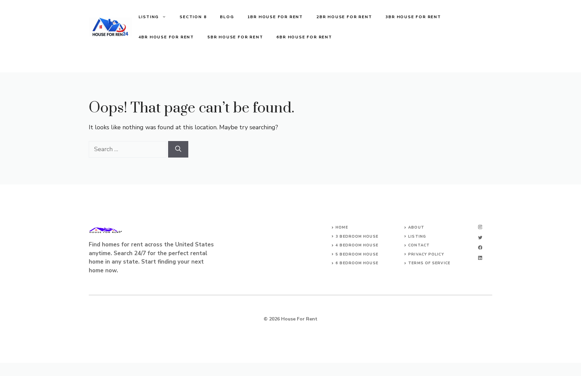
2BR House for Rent (344, 17)
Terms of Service (429, 263)
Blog (227, 17)
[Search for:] (128, 149)
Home (342, 227)
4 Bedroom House (357, 245)
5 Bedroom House (357, 254)
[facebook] (480, 247)
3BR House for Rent (413, 17)
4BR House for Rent (166, 37)
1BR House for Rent (275, 17)
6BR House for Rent (304, 37)
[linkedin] (480, 258)
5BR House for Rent (235, 37)
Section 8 (193, 17)
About (416, 227)
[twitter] (480, 237)
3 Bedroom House (357, 236)
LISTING (149, 17)
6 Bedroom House (357, 263)
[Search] (178, 149)
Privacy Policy (426, 254)
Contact (419, 245)
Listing (417, 236)
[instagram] (480, 227)
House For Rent (299, 319)
